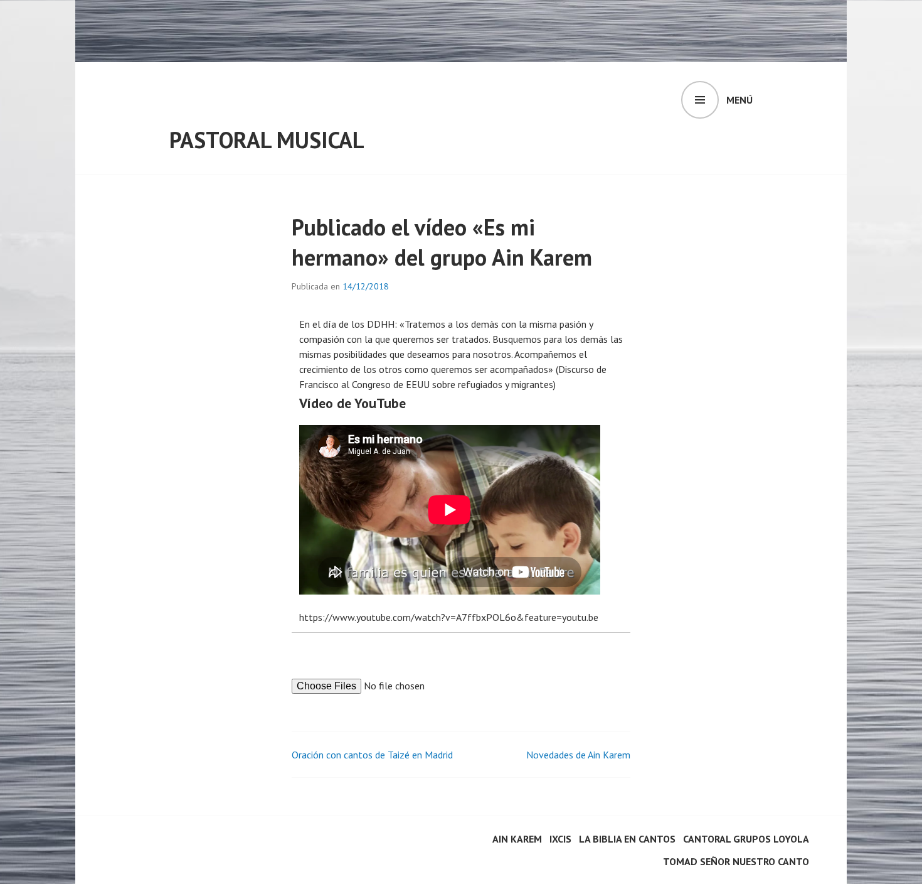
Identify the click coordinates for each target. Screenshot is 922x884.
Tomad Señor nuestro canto (736, 861)
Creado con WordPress (159, 842)
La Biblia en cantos (627, 839)
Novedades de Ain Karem (578, 754)
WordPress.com (145, 857)
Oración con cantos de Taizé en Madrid (372, 754)
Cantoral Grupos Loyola (746, 839)
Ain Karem (517, 839)
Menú (739, 100)
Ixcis (560, 839)
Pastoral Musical (266, 139)
